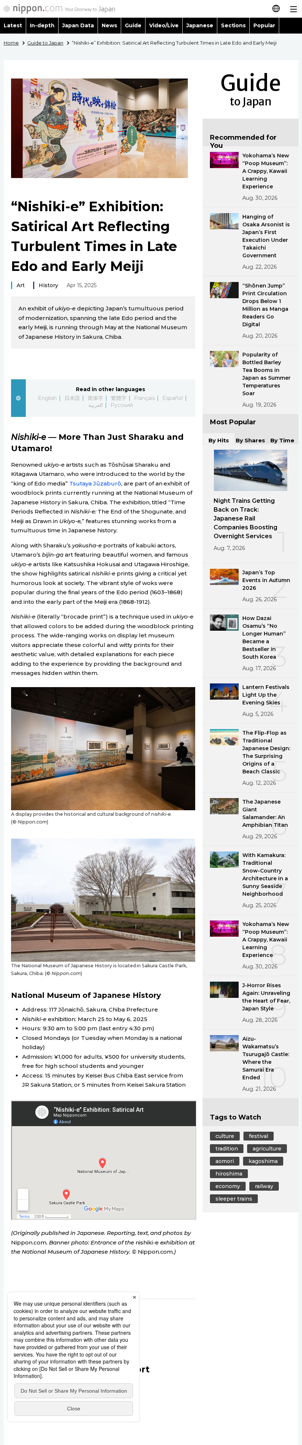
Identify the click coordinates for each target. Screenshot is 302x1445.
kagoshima (263, 1161)
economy (227, 1186)
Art (21, 285)
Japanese (199, 25)
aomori (224, 1161)
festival (258, 1136)
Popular (264, 25)
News (109, 25)
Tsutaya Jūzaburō (95, 483)
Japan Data (78, 25)
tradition (226, 1148)
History (48, 285)
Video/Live (164, 25)
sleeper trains (233, 1198)
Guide (133, 25)
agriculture (267, 1148)
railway (264, 1186)
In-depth (42, 25)
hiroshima (228, 1173)
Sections (233, 25)
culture (224, 1136)
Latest (13, 25)
